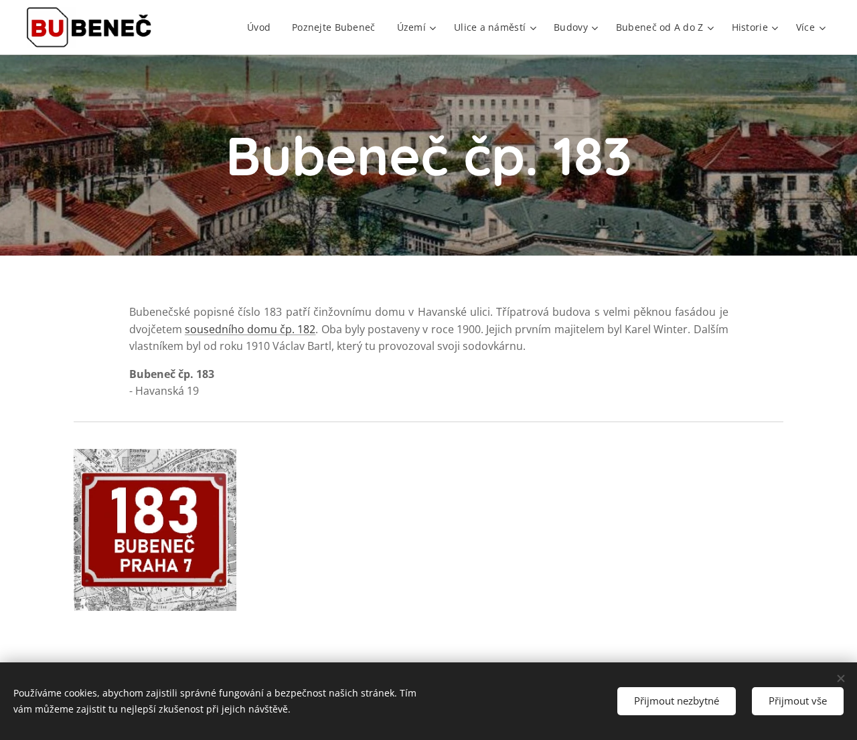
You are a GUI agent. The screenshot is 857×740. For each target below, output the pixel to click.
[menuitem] (262, 27)
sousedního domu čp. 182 (250, 329)
